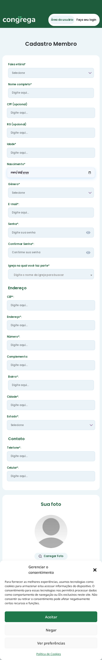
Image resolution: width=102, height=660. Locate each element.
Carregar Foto (53, 556)
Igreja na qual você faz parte (28, 265)
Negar (51, 630)
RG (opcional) (16, 124)
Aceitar (51, 616)
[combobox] (51, 274)
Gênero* (14, 184)
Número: (13, 336)
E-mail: (21, 204)
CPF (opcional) (17, 104)
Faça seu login (86, 20)
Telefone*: (14, 448)
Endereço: (14, 317)
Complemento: (17, 356)
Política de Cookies (48, 654)
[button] (95, 569)
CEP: (10, 297)
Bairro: (13, 377)
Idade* (11, 144)
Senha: (13, 224)
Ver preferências (51, 643)
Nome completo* (20, 84)
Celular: (13, 468)
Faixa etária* (17, 64)
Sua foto (51, 504)
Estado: (13, 416)
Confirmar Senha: (21, 244)
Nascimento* (16, 164)
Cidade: (13, 397)
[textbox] (51, 275)
